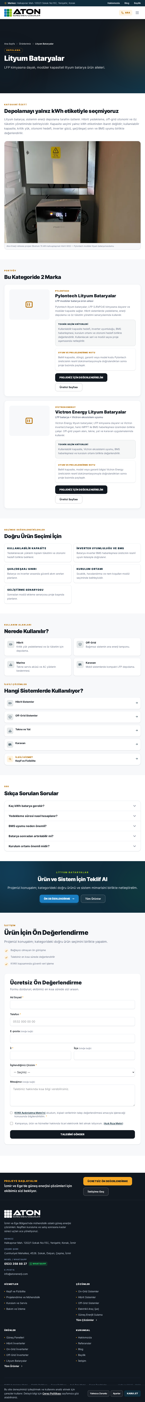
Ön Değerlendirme (57, 898)
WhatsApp (39, 1263)
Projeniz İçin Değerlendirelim (81, 377)
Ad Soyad (17, 997)
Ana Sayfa (9, 43)
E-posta (21, 1031)
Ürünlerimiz (25, 43)
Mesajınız (22, 1081)
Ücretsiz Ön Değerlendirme (108, 1181)
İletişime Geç (96, 1191)
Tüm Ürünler (93, 898)
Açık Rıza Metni (113, 1123)
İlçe (82, 1048)
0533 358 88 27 (15, 1263)
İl (11, 1048)
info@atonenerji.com (16, 1273)
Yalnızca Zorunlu (98, 1393)
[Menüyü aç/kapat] (137, 12)
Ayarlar (116, 1393)
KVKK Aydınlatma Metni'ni (29, 1112)
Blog (126, 3)
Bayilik (137, 3)
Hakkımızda (114, 3)
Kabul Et (132, 1393)
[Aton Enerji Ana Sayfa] (22, 13)
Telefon (15, 1014)
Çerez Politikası (51, 1393)
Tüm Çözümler (85, 1319)
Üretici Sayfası (69, 387)
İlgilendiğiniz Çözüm (23, 1065)
